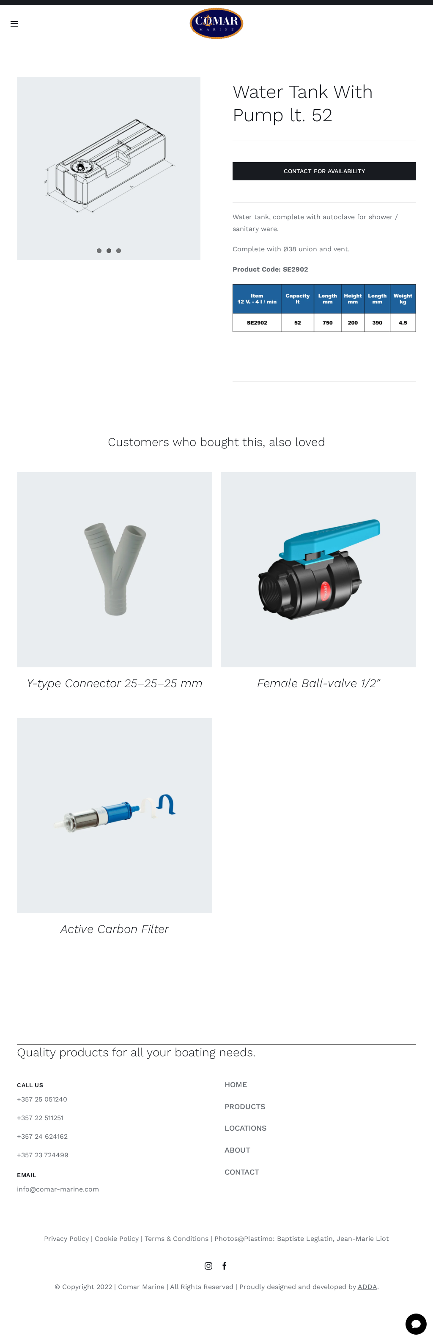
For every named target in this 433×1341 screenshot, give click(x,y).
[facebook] (224, 1266)
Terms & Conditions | (179, 1239)
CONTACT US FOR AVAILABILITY (88, 571)
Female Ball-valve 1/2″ (318, 683)
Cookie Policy (117, 1239)
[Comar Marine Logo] (216, 10)
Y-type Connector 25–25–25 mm (115, 683)
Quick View (170, 571)
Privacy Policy (66, 1239)
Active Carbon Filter (114, 929)
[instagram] (208, 1266)
